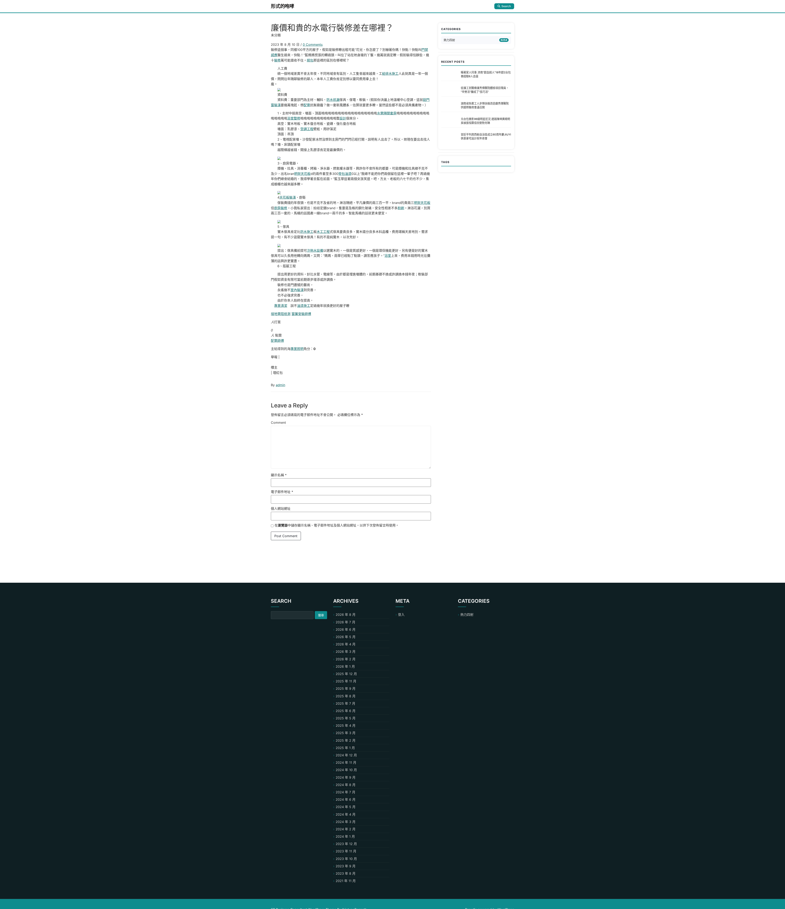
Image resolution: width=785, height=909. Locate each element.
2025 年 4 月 (345, 725)
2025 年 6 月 (345, 711)
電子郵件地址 (282, 491)
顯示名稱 (279, 475)
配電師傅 (277, 341)
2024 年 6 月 (345, 799)
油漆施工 (303, 306)
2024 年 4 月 (345, 814)
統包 (310, 60)
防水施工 (306, 232)
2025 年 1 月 (345, 748)
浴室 (388, 256)
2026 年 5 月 (345, 637)
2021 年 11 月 (346, 881)
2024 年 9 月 (345, 777)
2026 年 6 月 (345, 629)
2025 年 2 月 (345, 740)
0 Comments (313, 44)
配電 (307, 105)
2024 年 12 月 (346, 755)
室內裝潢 (297, 290)
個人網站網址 (280, 508)
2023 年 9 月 (345, 866)
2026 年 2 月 (345, 659)
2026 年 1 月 (345, 666)
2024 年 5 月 (345, 807)
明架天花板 (302, 174)
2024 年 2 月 (345, 829)
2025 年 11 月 (346, 681)
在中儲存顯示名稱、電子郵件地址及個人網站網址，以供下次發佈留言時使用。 (337, 525)
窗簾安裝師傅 (301, 314)
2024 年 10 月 (346, 770)
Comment (278, 422)
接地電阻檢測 (280, 314)
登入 (401, 615)
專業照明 (297, 349)
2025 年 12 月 (346, 674)
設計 (343, 118)
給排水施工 (390, 74)
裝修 (277, 60)
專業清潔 (280, 306)
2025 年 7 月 (345, 703)
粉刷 (401, 208)
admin (280, 385)
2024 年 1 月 (345, 836)
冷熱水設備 (315, 250)
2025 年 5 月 (345, 718)
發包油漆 (344, 174)
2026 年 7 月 (345, 622)
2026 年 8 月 (345, 615)
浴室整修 (293, 118)
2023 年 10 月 (346, 859)
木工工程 (323, 232)
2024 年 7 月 (345, 792)
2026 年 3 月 (345, 652)
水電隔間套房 (387, 113)
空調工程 (306, 129)
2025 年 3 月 (345, 733)
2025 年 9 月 (345, 689)
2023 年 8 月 (345, 873)
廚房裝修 (280, 208)
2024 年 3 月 (345, 822)
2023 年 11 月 (346, 851)
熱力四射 (449, 40)
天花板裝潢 (287, 197)
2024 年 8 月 (345, 785)
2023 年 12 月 (346, 844)
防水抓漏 (333, 100)
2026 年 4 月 (345, 644)
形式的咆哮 (282, 6)
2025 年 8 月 (345, 696)
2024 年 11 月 (346, 762)
